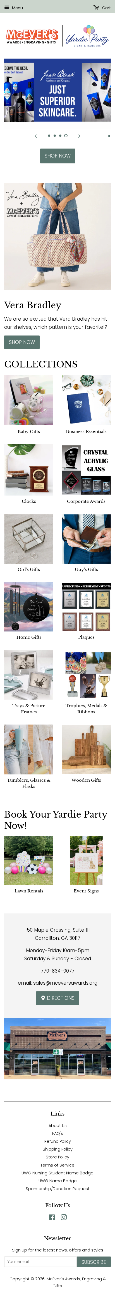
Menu (17, 8)
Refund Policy (57, 1141)
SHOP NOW (58, 155)
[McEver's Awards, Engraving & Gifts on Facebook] (52, 1218)
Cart (106, 8)
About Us (58, 1125)
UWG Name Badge (58, 1181)
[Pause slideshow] (109, 135)
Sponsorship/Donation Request (58, 1188)
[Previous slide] (36, 135)
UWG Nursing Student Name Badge (57, 1173)
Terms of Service (57, 1165)
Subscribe (94, 1262)
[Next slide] (79, 135)
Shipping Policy (58, 1149)
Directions (60, 998)
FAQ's (57, 1133)
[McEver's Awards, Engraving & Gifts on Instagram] (64, 1218)
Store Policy (57, 1157)
